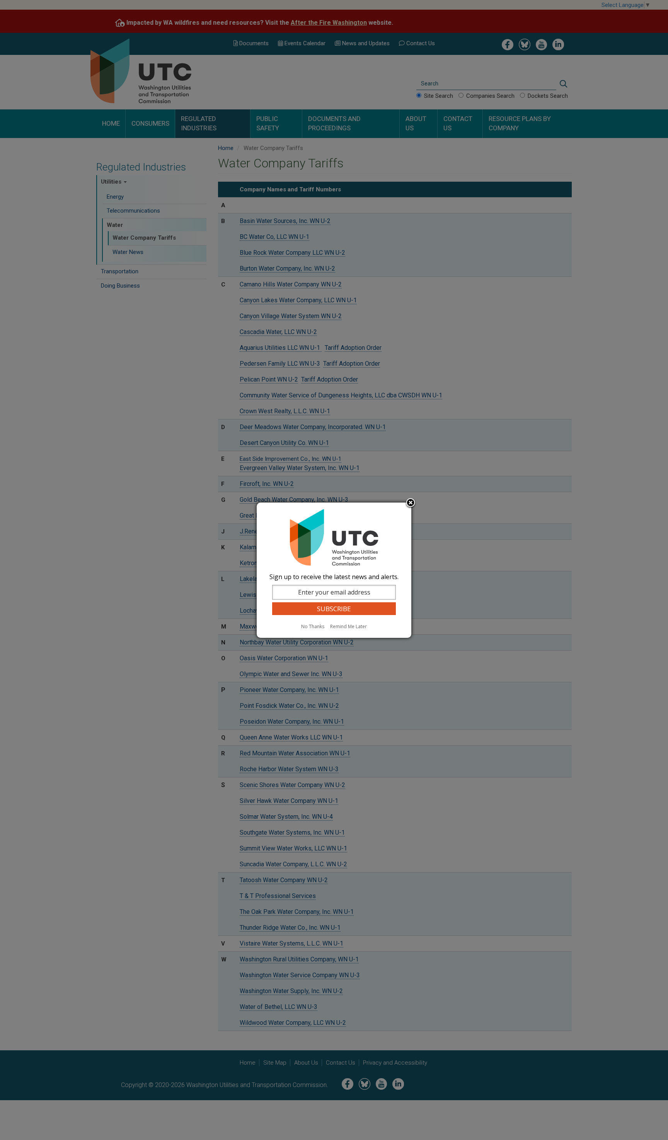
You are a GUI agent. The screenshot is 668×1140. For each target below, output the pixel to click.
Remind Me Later (348, 626)
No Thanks (312, 626)
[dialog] (334, 570)
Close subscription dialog (410, 503)
